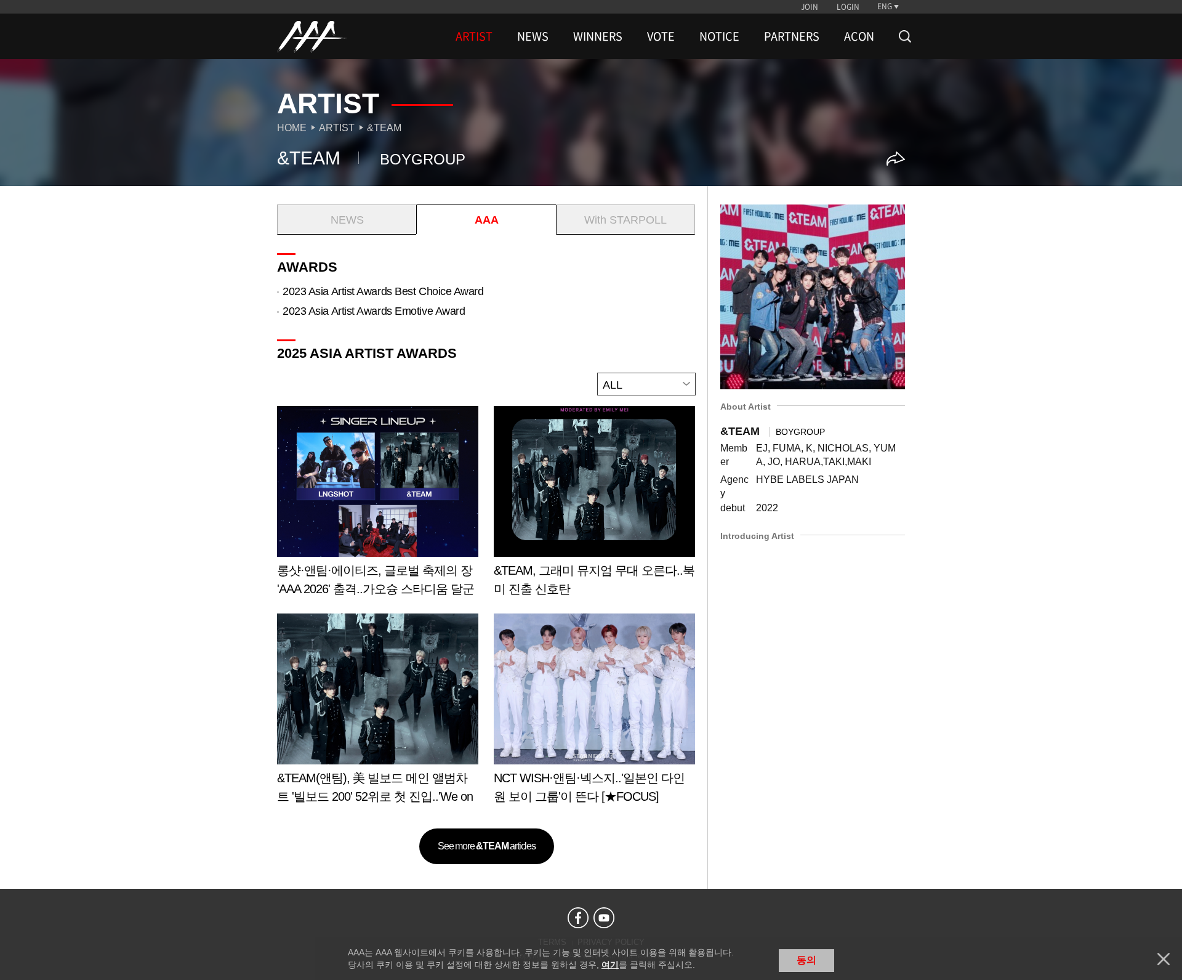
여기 (610, 965)
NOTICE (719, 36)
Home (292, 128)
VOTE (661, 36)
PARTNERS (791, 36)
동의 (806, 960)
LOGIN (848, 6)
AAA (487, 220)
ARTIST (474, 36)
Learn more (377, 505)
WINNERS (597, 36)
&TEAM (384, 128)
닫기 (1163, 959)
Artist (337, 128)
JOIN (809, 6)
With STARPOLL (625, 220)
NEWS (533, 36)
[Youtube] (603, 917)
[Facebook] (578, 917)
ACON (859, 36)
